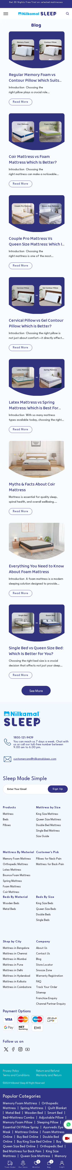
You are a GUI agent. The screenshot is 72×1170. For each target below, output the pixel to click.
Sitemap (41, 992)
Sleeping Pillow (47, 1122)
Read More (20, 102)
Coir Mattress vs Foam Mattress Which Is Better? (33, 159)
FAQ (38, 981)
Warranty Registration (49, 976)
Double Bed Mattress (48, 825)
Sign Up (58, 789)
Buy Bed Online (27, 1137)
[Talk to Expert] (67, 1138)
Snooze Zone (44, 970)
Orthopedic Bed (51, 1146)
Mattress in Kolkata (14, 981)
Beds (5, 819)
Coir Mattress (11, 892)
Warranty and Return (49, 1075)
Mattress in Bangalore (16, 948)
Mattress (8, 814)
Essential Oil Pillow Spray (21, 1127)
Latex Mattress (12, 870)
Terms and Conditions (16, 1075)
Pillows (7, 825)
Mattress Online (26, 1132)
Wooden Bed (34, 1113)
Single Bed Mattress (48, 830)
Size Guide (42, 836)
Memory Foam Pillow (17, 1122)
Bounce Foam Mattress (16, 875)
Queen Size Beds (46, 909)
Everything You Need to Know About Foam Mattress (36, 569)
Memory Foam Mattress (17, 858)
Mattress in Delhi (13, 970)
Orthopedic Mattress (15, 864)
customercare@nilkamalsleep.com (34, 759)
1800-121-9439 (23, 737)
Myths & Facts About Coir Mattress (32, 487)
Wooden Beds (11, 903)
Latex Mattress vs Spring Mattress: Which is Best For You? (33, 408)
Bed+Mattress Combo (18, 1117)
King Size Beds (44, 903)
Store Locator (44, 965)
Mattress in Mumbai (14, 959)
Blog (38, 959)
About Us (41, 948)
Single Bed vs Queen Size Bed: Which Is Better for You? (36, 651)
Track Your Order (46, 987)
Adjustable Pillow (51, 1117)
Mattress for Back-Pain (50, 864)
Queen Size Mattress (48, 819)
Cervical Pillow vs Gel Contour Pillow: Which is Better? (36, 323)
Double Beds (43, 914)
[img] (6, 1049)
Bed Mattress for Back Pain (22, 1151)
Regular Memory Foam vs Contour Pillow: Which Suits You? (34, 80)
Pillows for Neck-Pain (48, 858)
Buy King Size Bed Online (34, 1141)
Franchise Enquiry (46, 998)
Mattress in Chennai (15, 953)
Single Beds (43, 920)
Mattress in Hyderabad (16, 976)
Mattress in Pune (13, 965)
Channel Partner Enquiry (51, 1004)
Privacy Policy (11, 1071)
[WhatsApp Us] (68, 1124)
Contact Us (43, 953)
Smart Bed (54, 1113)
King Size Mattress (47, 814)
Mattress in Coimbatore (17, 987)
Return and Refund (47, 1071)
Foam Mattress (12, 886)
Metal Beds (9, 909)
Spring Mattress (12, 881)
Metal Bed (13, 1113)
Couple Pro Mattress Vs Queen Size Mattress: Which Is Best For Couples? (36, 244)
